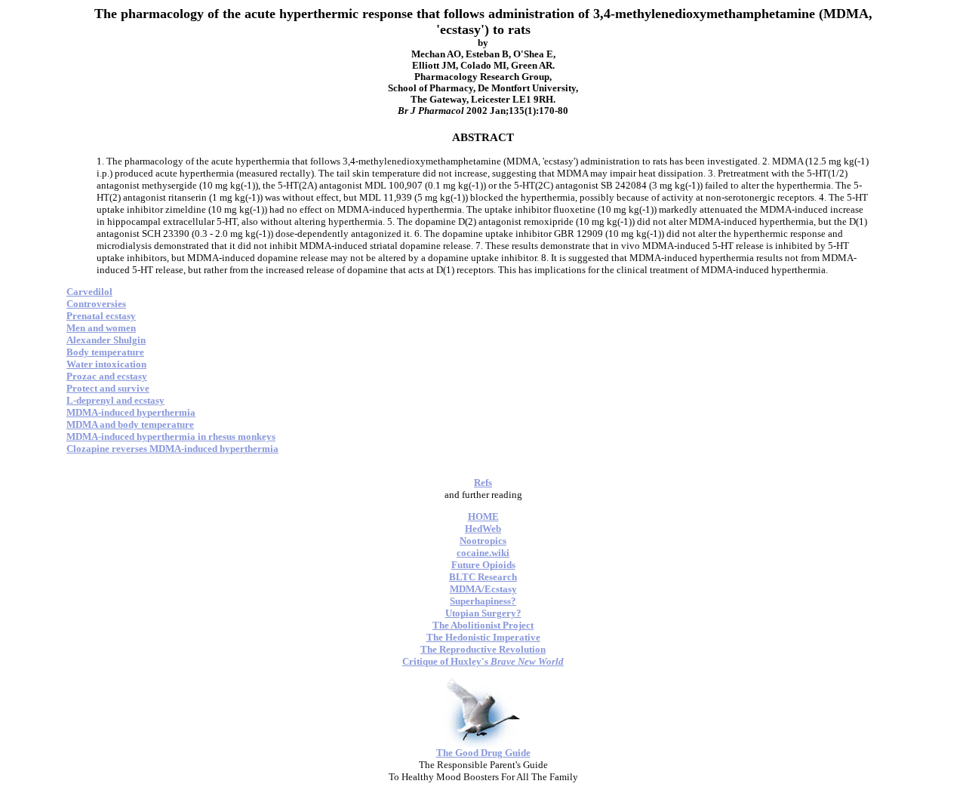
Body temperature (105, 352)
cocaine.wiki (483, 552)
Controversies (96, 303)
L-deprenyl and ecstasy (115, 400)
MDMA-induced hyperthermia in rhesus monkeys (170, 436)
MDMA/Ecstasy (483, 589)
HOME (483, 516)
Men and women (101, 327)
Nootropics (483, 540)
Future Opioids (483, 564)
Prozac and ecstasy (106, 376)
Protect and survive (107, 388)
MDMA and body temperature (130, 424)
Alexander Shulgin (106, 340)
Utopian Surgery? (483, 613)
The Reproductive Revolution (483, 649)
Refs (483, 482)
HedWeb (483, 528)
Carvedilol (89, 291)
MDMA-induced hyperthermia (130, 412)
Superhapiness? (483, 601)
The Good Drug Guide (483, 752)
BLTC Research (483, 576)
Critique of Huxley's (483, 661)
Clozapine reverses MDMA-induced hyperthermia (172, 448)
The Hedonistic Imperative (483, 637)
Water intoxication (106, 364)
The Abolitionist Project (483, 625)
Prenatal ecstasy (101, 315)
